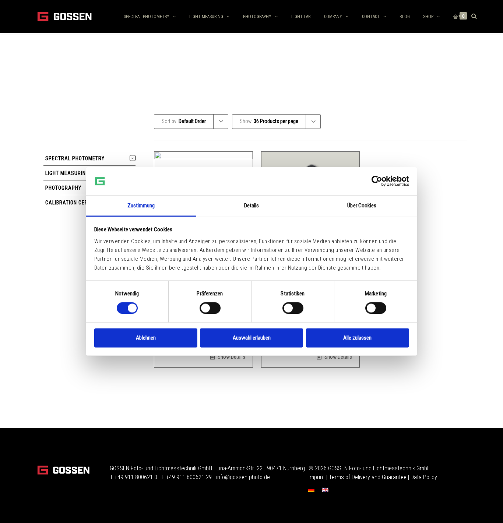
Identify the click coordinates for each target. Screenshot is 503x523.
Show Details (231, 356)
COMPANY (333, 16)
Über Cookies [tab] (361, 205)
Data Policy (424, 477)
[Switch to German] (311, 490)
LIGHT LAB (301, 16)
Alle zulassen (357, 337)
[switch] (210, 308)
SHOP (428, 16)
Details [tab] (251, 205)
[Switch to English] (325, 490)
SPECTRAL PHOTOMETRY (146, 16)
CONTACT (371, 16)
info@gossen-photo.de (243, 477)
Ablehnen (146, 337)
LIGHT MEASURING (206, 16)
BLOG (405, 16)
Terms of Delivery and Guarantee (368, 477)
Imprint (317, 477)
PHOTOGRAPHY (257, 16)
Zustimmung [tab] (141, 205)
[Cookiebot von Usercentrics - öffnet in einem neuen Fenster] (377, 181)
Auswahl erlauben (252, 337)
